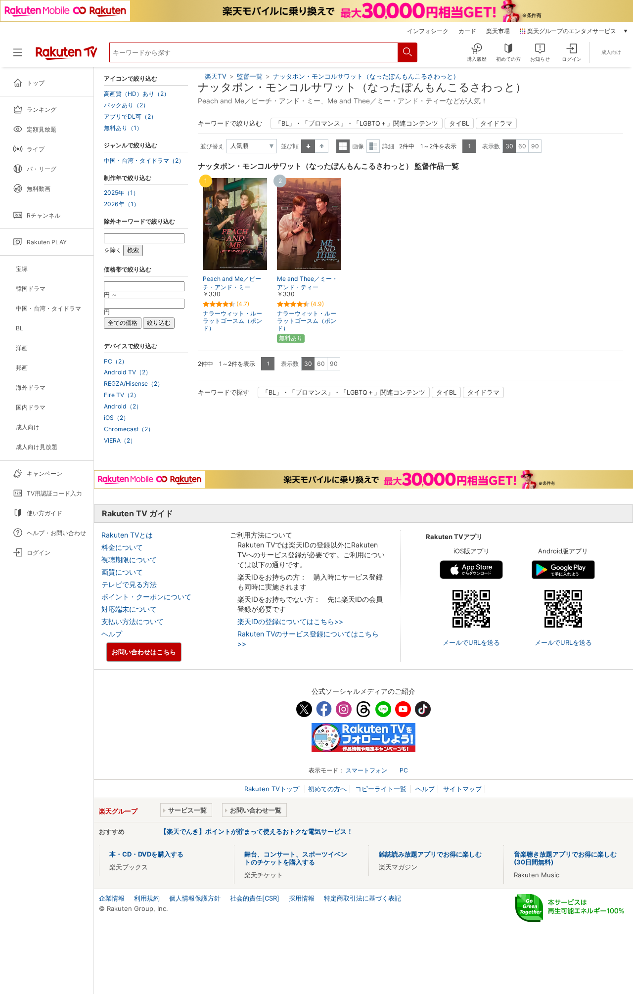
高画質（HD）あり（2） (137, 93)
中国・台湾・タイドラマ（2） (144, 160)
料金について (122, 547)
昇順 (308, 146)
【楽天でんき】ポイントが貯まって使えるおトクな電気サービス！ (256, 831)
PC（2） (116, 361)
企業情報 (112, 898)
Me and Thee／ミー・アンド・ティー (307, 283)
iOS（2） (116, 417)
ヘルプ (111, 634)
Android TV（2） (127, 372)
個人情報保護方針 (195, 898)
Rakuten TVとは (127, 535)
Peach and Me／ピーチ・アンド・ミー (232, 283)
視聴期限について (129, 559)
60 (522, 146)
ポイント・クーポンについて (146, 596)
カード (467, 31)
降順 (321, 146)
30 (509, 146)
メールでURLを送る (471, 642)
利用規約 (147, 898)
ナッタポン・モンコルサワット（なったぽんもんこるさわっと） (366, 76)
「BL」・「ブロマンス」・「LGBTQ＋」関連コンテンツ (356, 123)
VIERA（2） (120, 440)
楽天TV (215, 76)
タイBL (459, 123)
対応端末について (129, 609)
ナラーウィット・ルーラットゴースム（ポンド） (232, 321)
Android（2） (123, 406)
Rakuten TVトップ (272, 789)
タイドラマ (496, 123)
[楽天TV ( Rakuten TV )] (66, 56)
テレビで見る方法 (129, 584)
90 (535, 146)
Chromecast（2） (129, 429)
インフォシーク (428, 31)
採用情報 (302, 898)
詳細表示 (373, 146)
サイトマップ (462, 789)
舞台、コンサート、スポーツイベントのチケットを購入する (295, 858)
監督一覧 (250, 76)
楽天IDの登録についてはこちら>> (290, 621)
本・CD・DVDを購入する (146, 854)
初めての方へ (327, 789)
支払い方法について (132, 621)
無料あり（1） (123, 128)
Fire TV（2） (121, 395)
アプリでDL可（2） (130, 116)
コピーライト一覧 (381, 789)
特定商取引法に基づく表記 (362, 898)
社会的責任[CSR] (254, 898)
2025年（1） (121, 192)
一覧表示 (343, 146)
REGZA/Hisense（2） (133, 383)
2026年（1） (121, 204)
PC (404, 770)
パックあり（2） (126, 105)
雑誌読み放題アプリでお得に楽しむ (430, 854)
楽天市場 (498, 31)
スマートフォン (366, 770)
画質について (122, 572)
